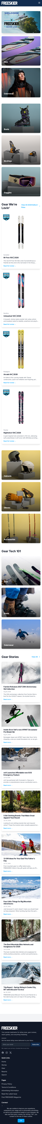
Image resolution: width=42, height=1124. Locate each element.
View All (35, 657)
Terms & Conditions (9, 1087)
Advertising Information (10, 1090)
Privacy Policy (7, 1084)
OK (21, 1120)
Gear (3, 1068)
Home (4, 1062)
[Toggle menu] (39, 3)
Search (4, 1075)
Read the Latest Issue (9, 1094)
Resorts (4, 1071)
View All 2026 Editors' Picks (29, 206)
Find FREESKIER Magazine (11, 1097)
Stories (4, 1065)
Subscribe (35, 1044)
